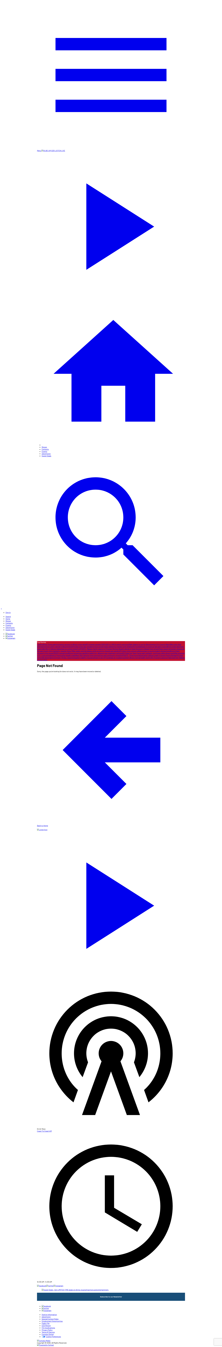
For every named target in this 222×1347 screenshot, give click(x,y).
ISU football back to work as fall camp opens (150, 646)
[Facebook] (10, 634)
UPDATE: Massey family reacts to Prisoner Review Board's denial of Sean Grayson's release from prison (119, 649)
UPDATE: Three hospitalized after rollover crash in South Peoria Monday (149, 655)
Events (44, 451)
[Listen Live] (111, 904)
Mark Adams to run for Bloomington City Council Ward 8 (150, 644)
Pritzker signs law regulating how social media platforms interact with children (102, 646)
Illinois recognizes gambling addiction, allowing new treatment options (95, 653)
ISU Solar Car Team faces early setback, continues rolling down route (148, 653)
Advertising (46, 454)
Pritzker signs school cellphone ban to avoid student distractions (145, 651)
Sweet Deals (46, 456)
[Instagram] (10, 638)
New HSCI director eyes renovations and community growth (98, 655)
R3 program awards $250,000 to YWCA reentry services (107, 644)
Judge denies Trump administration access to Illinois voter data (61, 644)
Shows (44, 447)
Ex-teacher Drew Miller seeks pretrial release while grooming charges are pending (89, 651)
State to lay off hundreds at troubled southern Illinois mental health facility (122, 657)
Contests (45, 449)
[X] (9, 636)
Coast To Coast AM (44, 1131)
